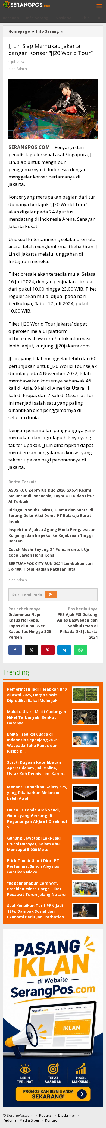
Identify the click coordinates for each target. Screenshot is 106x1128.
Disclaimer (66, 1115)
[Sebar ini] (15, 650)
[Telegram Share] (64, 650)
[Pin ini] (48, 650)
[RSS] (51, 594)
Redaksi (45, 1115)
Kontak (51, 1120)
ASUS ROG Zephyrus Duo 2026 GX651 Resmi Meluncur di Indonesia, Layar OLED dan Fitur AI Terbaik (51, 495)
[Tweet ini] (31, 650)
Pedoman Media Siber (21, 1120)
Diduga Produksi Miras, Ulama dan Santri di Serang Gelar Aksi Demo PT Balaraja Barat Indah (50, 515)
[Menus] (99, 6)
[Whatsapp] (80, 650)
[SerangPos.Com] (27, 4)
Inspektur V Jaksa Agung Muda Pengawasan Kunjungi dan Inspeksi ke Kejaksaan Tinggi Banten (51, 535)
